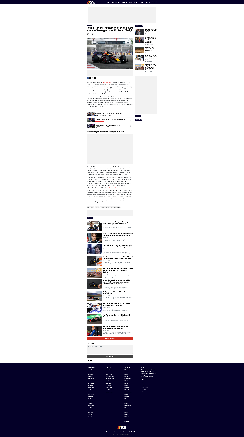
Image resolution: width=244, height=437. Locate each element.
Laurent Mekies (107, 82)
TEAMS (141, 2)
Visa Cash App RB (109, 385)
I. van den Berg (94, 36)
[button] (152, 2)
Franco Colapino (91, 394)
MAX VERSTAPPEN (116, 2)
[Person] (156, 2)
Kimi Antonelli (90, 385)
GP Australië (126, 369)
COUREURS (136, 2)
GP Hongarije (126, 396)
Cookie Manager (134, 431)
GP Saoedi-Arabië (127, 378)
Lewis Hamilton (91, 381)
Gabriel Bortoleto (91, 412)
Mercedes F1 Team (110, 376)
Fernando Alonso (91, 387)
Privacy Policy (119, 431)
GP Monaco (126, 385)
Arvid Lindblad (90, 403)
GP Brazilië (126, 414)
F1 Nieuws (102, 207)
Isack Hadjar (90, 372)
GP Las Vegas (126, 416)
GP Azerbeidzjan (127, 405)
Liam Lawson (90, 401)
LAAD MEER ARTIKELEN (110, 338)
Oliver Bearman (91, 398)
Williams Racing (109, 387)
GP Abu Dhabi (126, 421)
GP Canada (126, 383)
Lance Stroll (90, 389)
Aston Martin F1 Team (110, 378)
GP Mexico (126, 412)
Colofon (143, 385)
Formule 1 (97, 207)
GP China (125, 372)
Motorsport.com (111, 187)
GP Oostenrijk (126, 389)
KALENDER (124, 2)
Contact (143, 394)
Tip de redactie (145, 387)
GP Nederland (126, 398)
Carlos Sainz (90, 407)
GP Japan (126, 374)
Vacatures (144, 391)
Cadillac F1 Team (109, 392)
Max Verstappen (109, 207)
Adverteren (144, 389)
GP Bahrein (126, 376)
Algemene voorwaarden (111, 431)
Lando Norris (90, 374)
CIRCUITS (148, 2)
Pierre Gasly (90, 392)
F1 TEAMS (108, 367)
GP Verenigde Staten (128, 410)
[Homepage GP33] (89, 2)
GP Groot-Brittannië (128, 392)
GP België (126, 394)
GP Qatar (125, 419)
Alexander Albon (91, 405)
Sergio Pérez (90, 414)
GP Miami (126, 381)
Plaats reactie (110, 356)
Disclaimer (125, 431)
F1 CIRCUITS (126, 367)
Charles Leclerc (91, 378)
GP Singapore (126, 407)
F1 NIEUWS (108, 2)
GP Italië (125, 401)
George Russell (91, 383)
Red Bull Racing (110, 86)
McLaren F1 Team (109, 372)
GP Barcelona (126, 387)
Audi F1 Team (108, 389)
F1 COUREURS (91, 367)
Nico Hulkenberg (91, 410)
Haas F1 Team (108, 383)
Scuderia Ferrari (109, 374)
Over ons (143, 382)
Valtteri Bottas (90, 416)
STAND (130, 2)
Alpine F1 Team (109, 381)
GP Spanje (126, 403)
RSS (129, 431)
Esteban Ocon (90, 396)
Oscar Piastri (90, 376)
